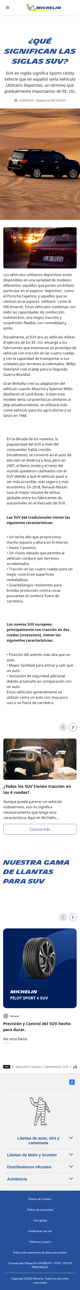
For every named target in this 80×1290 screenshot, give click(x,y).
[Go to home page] (44, 8)
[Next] (73, 727)
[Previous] (63, 727)
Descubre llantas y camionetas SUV (42, 1067)
